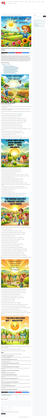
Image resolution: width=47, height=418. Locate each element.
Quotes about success (25, 394)
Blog (6, 3)
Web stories (26, 1)
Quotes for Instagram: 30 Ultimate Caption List (39, 26)
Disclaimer (15, 3)
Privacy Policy (42, 1)
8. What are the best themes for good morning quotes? (11, 71)
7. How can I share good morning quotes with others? (11, 70)
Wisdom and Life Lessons (37, 1)
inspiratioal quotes (10, 394)
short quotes (28, 394)
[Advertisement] (23, 9)
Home (6, 1)
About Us (9, 3)
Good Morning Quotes (6, 394)
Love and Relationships (21, 1)
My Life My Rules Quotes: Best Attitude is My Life (6, 395)
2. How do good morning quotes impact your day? (10, 66)
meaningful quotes (15, 394)
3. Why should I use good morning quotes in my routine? (11, 67)
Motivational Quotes (10, 1)
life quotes (13, 394)
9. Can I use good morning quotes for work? (9, 72)
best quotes (3, 394)
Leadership (29, 1)
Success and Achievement (15, 1)
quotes (22, 394)
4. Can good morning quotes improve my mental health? (11, 68)
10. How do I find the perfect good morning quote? (10, 73)
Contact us (12, 3)
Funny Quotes (33, 1)
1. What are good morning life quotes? (9, 65)
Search (35, 15)
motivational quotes (19, 394)
